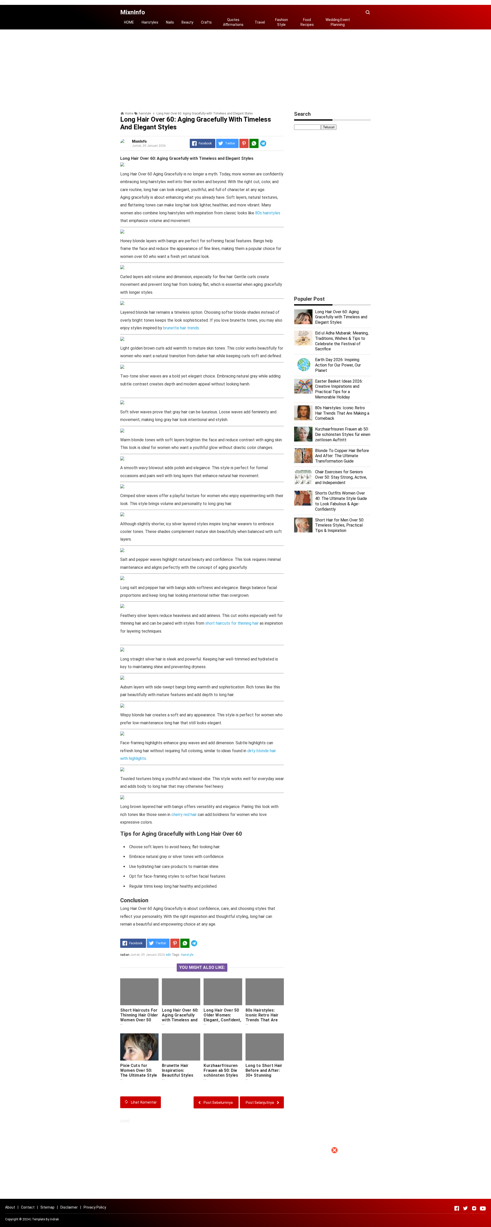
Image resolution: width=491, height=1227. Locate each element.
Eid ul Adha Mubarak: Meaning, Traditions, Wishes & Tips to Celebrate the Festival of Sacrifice (342, 341)
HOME (129, 22)
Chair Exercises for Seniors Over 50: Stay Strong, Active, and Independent (341, 477)
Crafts (206, 22)
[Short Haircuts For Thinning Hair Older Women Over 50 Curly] (139, 991)
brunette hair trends (181, 328)
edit (168, 955)
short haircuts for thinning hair (232, 623)
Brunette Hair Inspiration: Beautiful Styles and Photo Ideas (178, 1073)
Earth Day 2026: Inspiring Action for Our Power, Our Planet (338, 365)
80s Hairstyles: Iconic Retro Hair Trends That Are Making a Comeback (262, 1020)
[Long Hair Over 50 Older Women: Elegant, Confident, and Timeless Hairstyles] (223, 991)
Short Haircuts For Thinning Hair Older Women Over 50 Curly (139, 1017)
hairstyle (187, 955)
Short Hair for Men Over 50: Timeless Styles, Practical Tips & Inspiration (339, 525)
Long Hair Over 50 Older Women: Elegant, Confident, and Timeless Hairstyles (222, 1020)
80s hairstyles (267, 213)
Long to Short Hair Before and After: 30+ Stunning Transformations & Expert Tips (264, 1075)
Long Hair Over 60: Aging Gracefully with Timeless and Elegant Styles (180, 1017)
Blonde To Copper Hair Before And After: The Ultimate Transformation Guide (342, 456)
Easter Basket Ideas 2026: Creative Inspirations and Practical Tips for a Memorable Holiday (339, 389)
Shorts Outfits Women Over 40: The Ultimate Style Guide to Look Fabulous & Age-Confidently (341, 501)
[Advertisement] (245, 1191)
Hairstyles (150, 22)
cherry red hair (184, 814)
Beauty (187, 22)
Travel (260, 22)
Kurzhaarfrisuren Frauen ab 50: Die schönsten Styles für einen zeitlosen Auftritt (222, 1075)
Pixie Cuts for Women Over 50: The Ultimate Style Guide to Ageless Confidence (138, 1075)
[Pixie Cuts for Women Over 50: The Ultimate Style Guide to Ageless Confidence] (139, 1046)
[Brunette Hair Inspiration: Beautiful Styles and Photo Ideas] (181, 1046)
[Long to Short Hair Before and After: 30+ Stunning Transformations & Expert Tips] (265, 1046)
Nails (170, 22)
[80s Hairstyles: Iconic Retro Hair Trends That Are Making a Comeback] (265, 991)
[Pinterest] (244, 143)
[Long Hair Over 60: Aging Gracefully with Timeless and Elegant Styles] (181, 991)
